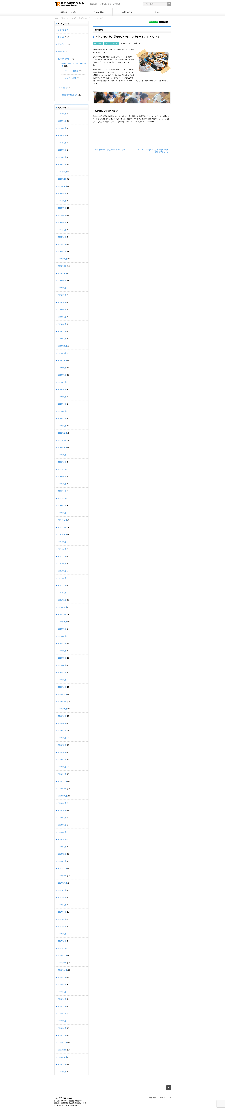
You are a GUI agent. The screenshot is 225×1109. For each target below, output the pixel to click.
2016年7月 (62, 992)
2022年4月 (62, 491)
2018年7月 (62, 818)
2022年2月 (62, 506)
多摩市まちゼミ (63, 30)
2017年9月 (62, 890)
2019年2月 (62, 767)
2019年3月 (62, 760)
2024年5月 (62, 310)
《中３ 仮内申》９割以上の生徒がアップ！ (109, 150)
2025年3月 (62, 237)
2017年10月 (62, 883)
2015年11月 (62, 1050)
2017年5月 (62, 919)
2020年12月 (62, 607)
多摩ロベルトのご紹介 (68, 12)
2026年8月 (62, 114)
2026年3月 (62, 150)
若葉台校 (63, 18)
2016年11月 (62, 963)
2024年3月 (62, 324)
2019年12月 (62, 694)
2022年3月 (62, 498)
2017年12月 (62, 868)
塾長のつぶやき (111, 43)
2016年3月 (62, 1021)
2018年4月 (62, 839)
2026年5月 (62, 135)
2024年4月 (62, 317)
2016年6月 (62, 999)
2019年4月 (62, 752)
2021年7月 (62, 556)
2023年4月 (62, 404)
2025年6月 (62, 215)
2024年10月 (62, 273)
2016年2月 (62, 1028)
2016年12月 (62, 955)
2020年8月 (62, 636)
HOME (56, 18)
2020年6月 (62, 651)
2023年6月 (62, 389)
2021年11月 (62, 527)
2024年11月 (62, 266)
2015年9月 (62, 1064)
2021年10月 (62, 535)
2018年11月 (62, 789)
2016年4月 (62, 1014)
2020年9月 (62, 629)
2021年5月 (62, 571)
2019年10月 (62, 709)
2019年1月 (62, 774)
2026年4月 (62, 143)
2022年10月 (62, 447)
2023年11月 (62, 353)
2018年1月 (62, 861)
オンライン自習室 (71, 71)
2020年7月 (62, 643)
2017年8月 (62, 897)
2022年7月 (62, 469)
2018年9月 (62, 803)
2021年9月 (62, 542)
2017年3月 (62, 934)
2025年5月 (62, 222)
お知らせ (61, 37)
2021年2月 (62, 593)
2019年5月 (62, 745)
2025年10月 (62, 186)
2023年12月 (62, 346)
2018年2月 (62, 854)
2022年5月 (62, 484)
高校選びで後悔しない (70, 95)
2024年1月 (62, 339)
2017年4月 (62, 926)
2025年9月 (62, 193)
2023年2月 (62, 418)
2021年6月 (62, 564)
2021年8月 (62, 549)
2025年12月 (62, 172)
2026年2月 (62, 157)
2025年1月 (62, 251)
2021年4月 (62, 578)
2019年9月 (62, 716)
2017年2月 (62, 941)
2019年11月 (62, 701)
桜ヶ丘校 (61, 44)
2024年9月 (62, 281)
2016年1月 (62, 1035)
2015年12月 (62, 1043)
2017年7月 (62, 905)
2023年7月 (62, 382)
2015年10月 (62, 1057)
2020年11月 (62, 614)
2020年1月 (62, 687)
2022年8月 (62, 462)
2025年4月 (62, 230)
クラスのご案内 (98, 12)
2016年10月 (62, 970)
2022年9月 (62, 455)
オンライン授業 (71, 78)
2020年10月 (62, 622)
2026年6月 (62, 128)
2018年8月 (62, 810)
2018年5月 (62, 832)
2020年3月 (62, 672)
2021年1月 (62, 600)
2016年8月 (62, 985)
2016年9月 (62, 977)
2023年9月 (62, 368)
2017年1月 (62, 948)
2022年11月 (62, 440)
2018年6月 (62, 825)
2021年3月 (62, 585)
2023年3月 (62, 411)
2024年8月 (62, 288)
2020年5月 (62, 658)
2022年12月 (62, 433)
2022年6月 (62, 476)
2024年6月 (62, 302)
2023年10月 (62, 360)
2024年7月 (62, 295)
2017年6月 (62, 912)
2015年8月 (62, 1072)
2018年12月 (62, 781)
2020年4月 (62, 665)
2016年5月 (62, 1006)
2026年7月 (62, 121)
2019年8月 (62, 723)
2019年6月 (62, 738)
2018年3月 (62, 847)
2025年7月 (62, 208)
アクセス (156, 12)
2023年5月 (62, 397)
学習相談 (65, 88)
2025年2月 (62, 244)
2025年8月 (62, 201)
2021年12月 (62, 520)
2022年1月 (62, 513)
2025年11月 (62, 179)
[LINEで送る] (153, 21)
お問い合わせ (127, 12)
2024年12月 (62, 259)
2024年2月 (62, 331)
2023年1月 (62, 426)
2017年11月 (62, 876)
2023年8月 (62, 375)
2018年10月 (62, 796)
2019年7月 (62, 730)
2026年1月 (62, 164)
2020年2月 (62, 680)
